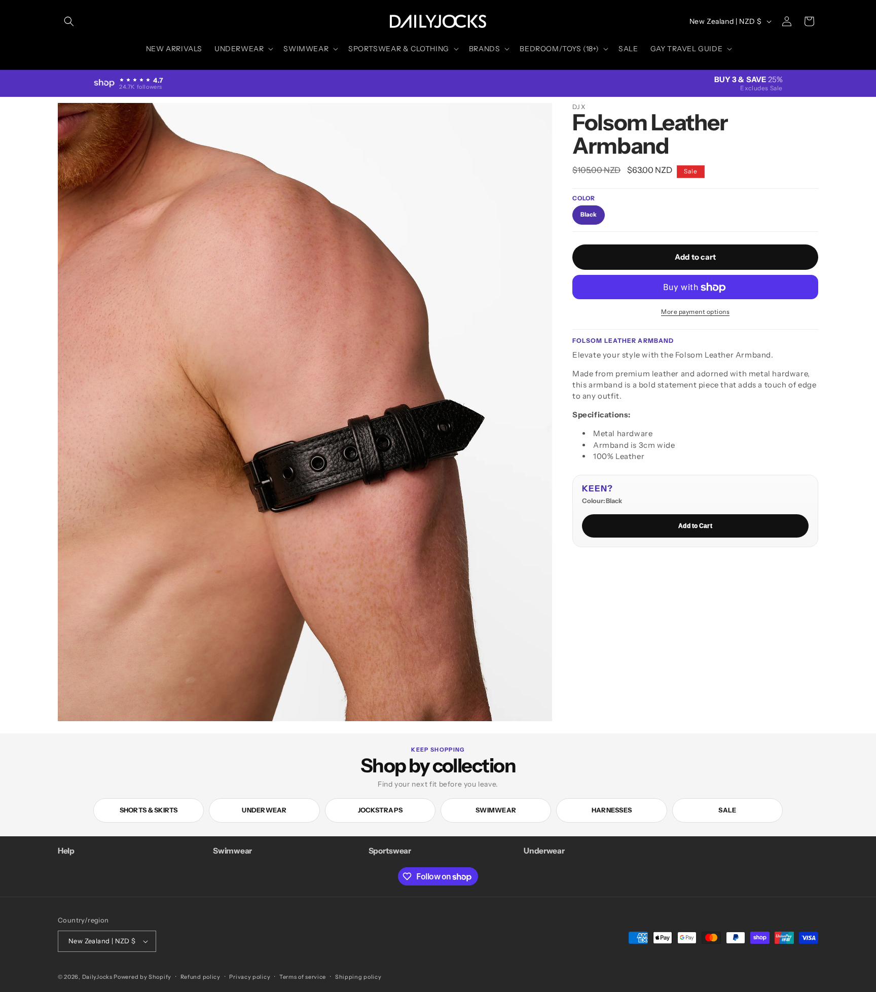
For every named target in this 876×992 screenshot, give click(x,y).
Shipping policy (358, 976)
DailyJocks (97, 976)
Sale (727, 810)
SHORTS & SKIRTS (149, 810)
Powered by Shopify (142, 976)
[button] (69, 21)
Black (588, 214)
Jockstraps (380, 810)
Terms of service (302, 976)
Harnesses (612, 810)
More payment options (695, 312)
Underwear (264, 810)
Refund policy (200, 976)
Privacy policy (249, 976)
